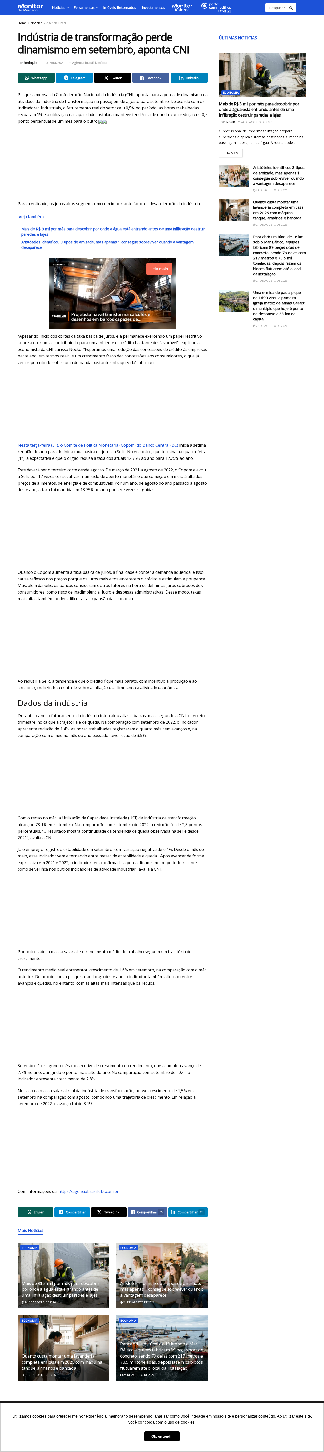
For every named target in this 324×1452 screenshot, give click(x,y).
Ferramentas (84, 7)
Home (22, 23)
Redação (30, 62)
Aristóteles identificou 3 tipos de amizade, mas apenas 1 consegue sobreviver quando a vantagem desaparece (162, 1289)
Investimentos (153, 7)
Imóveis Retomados (119, 7)
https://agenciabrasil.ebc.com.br (88, 1191)
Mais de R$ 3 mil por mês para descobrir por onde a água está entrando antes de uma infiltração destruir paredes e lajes (60, 1289)
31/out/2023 (55, 62)
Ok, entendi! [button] (162, 1436)
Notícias (58, 7)
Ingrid (230, 122)
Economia (30, 1248)
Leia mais (233, 152)
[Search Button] (291, 7)
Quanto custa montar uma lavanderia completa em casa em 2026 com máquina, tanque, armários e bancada (62, 1362)
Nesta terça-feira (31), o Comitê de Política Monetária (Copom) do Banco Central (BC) (98, 445)
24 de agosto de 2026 (40, 1302)
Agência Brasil (56, 23)
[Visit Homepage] (30, 7)
